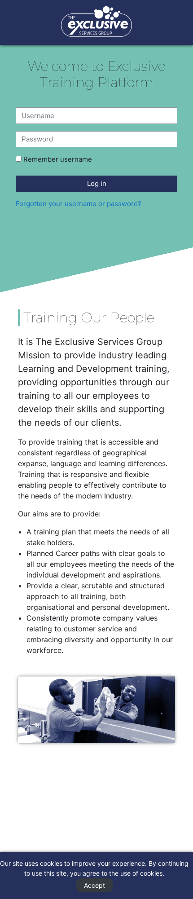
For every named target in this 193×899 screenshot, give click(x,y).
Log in (96, 183)
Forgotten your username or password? (78, 203)
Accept (94, 885)
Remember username (57, 159)
